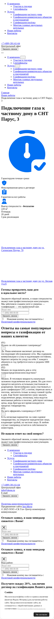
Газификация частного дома (27, 68)
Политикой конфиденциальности (18, 321)
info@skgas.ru (8, 490)
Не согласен (41, 614)
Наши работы (14, 30)
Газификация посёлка (24, 76)
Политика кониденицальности (17, 504)
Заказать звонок (9, 49)
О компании (13, 57)
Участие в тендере (22, 60)
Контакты (12, 33)
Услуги (11, 65)
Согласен (11, 614)
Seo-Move (27, 506)
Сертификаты (20, 63)
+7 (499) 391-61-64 (10, 43)
